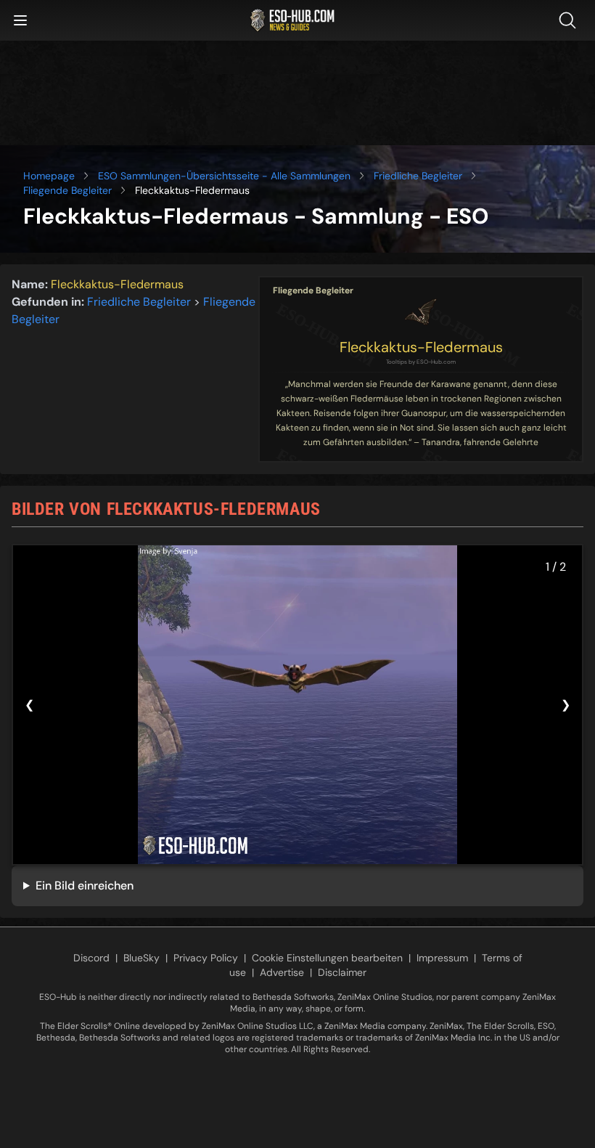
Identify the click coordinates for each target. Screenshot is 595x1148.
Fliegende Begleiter (67, 190)
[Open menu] (20, 20)
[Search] (570, 20)
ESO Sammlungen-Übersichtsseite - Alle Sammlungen (224, 175)
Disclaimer (342, 972)
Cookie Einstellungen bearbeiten (327, 957)
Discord (91, 957)
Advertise (282, 972)
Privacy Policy (205, 957)
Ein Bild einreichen (85, 885)
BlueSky (141, 957)
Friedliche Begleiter (418, 175)
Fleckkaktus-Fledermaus (421, 347)
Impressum (442, 957)
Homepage (49, 175)
